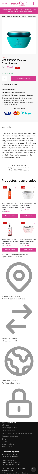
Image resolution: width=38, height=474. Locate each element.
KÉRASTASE (18, 170)
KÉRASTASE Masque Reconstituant (27, 242)
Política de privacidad (9, 428)
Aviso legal (5, 425)
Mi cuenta (5, 441)
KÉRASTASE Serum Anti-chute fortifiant (10, 242)
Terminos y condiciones (10, 436)
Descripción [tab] (6, 127)
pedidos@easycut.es (9, 460)
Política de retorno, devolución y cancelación (17, 433)
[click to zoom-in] (19, 36)
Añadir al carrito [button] (10, 216)
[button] (34, 3)
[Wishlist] (15, 187)
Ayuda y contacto (8, 444)
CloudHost (25, 473)
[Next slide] (33, 36)
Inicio (3, 16)
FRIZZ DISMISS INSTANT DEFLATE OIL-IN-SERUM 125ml (10, 207)
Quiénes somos (7, 447)
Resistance (26, 170)
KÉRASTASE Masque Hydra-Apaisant (27, 206)
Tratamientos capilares (13, 16)
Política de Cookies (8, 430)
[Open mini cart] (33, 469)
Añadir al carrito (23, 78)
